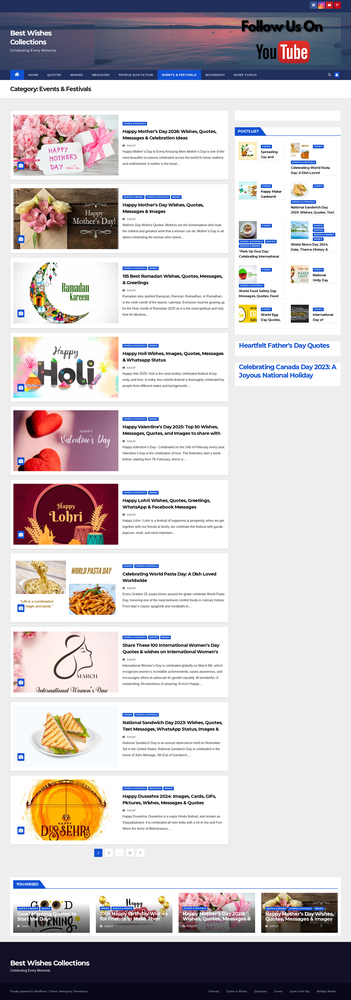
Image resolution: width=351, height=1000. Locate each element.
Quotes (54, 75)
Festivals (214, 991)
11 (130, 853)
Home (33, 75)
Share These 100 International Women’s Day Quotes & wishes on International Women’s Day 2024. (170, 652)
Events (128, 566)
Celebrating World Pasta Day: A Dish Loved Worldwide (310, 173)
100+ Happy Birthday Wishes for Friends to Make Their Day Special (133, 919)
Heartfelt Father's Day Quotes (284, 345)
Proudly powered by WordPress (29, 991)
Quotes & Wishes (133, 197)
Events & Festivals (179, 75)
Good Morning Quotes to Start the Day (46, 916)
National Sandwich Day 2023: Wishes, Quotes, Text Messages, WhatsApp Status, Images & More (172, 729)
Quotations (260, 991)
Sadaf (131, 145)
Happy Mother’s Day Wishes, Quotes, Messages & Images (299, 916)
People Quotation (136, 75)
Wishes (76, 75)
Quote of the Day (300, 991)
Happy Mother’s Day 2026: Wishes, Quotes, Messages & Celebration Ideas (217, 919)
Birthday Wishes (326, 991)
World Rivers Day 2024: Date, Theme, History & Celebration (309, 250)
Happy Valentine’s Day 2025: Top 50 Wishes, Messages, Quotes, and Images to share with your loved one (171, 433)
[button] (329, 75)
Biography (215, 75)
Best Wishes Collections (49, 963)
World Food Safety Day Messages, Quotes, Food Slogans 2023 (258, 296)
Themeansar (80, 991)
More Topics (245, 75)
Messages (101, 75)
